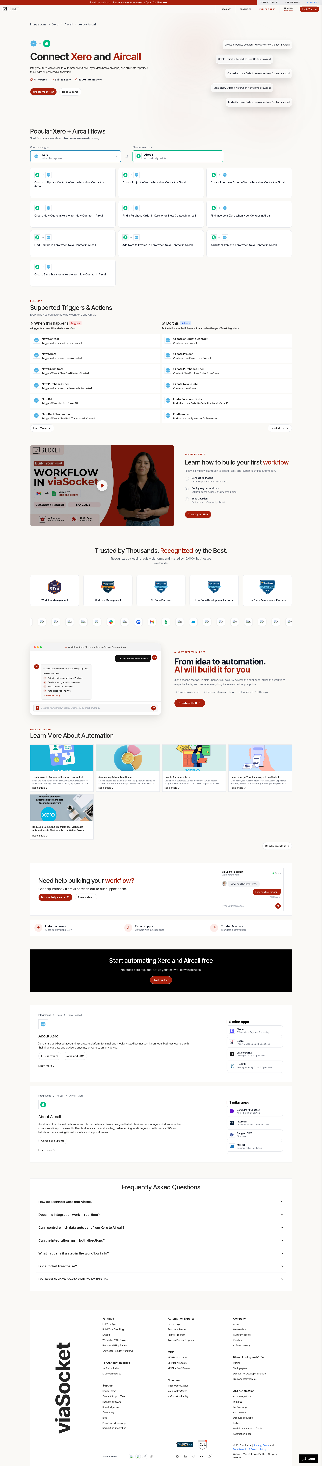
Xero (55, 24)
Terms (265, 1445)
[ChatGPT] (131, 1456)
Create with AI (187, 703)
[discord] (209, 1456)
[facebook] (185, 1456)
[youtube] (201, 1456)
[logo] (13, 9)
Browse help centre (53, 897)
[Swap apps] (126, 156)
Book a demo (70, 91)
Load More (40, 428)
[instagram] (177, 1456)
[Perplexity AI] (144, 1456)
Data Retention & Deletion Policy (249, 1449)
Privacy (258, 1445)
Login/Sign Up (309, 9)
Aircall (68, 24)
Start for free (161, 980)
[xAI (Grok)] (151, 1456)
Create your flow (43, 91)
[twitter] (193, 1456)
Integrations (38, 24)
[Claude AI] (138, 1456)
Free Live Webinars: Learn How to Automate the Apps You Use (126, 2)
